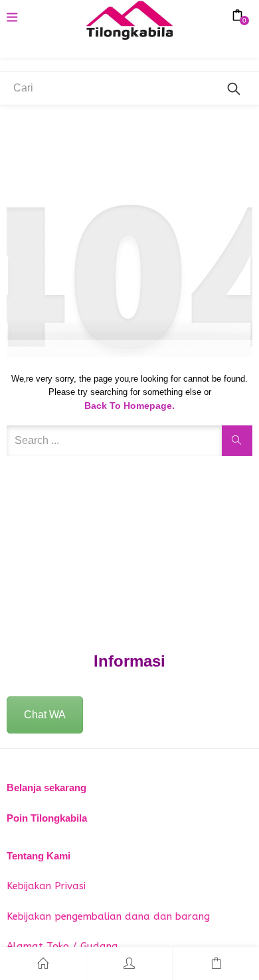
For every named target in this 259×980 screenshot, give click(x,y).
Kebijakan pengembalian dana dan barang (108, 916)
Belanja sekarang (46, 787)
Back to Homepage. (129, 405)
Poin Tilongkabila (47, 818)
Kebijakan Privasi (46, 886)
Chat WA (45, 714)
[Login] (129, 963)
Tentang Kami (38, 855)
